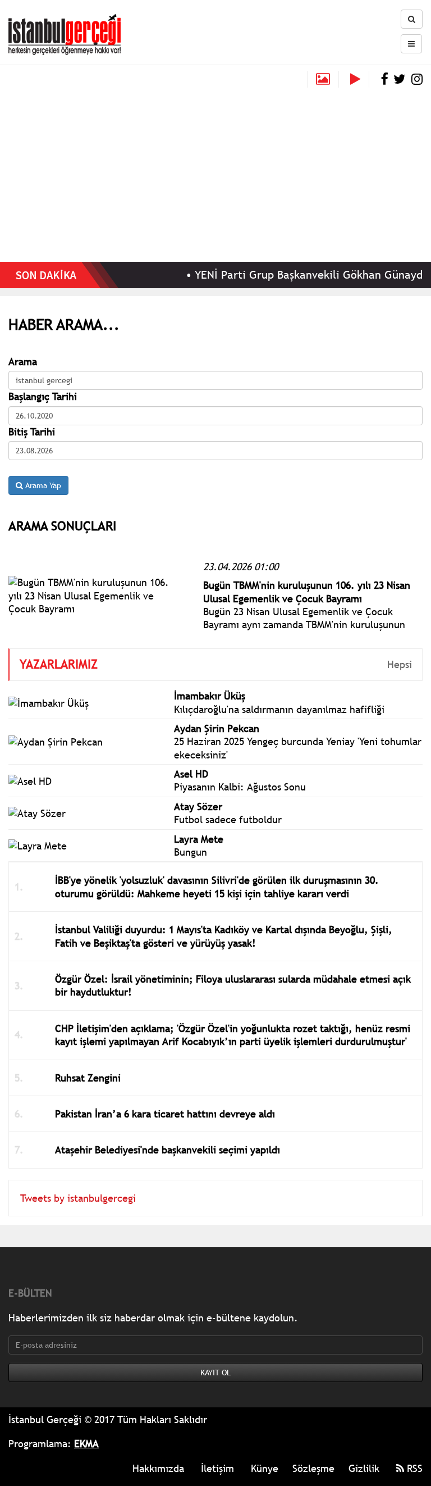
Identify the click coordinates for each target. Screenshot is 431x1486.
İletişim (217, 1468)
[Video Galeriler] (359, 79)
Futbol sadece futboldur (228, 819)
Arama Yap (42, 485)
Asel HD (191, 773)
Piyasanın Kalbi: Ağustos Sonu (240, 786)
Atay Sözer (198, 806)
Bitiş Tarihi (31, 431)
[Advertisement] (215, 172)
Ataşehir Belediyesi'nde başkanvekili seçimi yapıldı (167, 1149)
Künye (264, 1468)
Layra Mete (198, 839)
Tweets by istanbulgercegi (78, 1198)
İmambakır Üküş (209, 695)
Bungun (190, 852)
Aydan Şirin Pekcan (216, 728)
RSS (413, 1468)
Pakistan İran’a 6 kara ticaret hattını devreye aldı (165, 1113)
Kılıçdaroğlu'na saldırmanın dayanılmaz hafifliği (279, 709)
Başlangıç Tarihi (42, 396)
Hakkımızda (158, 1468)
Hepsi (399, 664)
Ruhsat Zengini (88, 1077)
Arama (22, 361)
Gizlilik (364, 1468)
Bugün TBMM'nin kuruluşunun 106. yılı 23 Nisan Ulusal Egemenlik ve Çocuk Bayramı (306, 592)
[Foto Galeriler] (323, 79)
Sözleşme (313, 1468)
